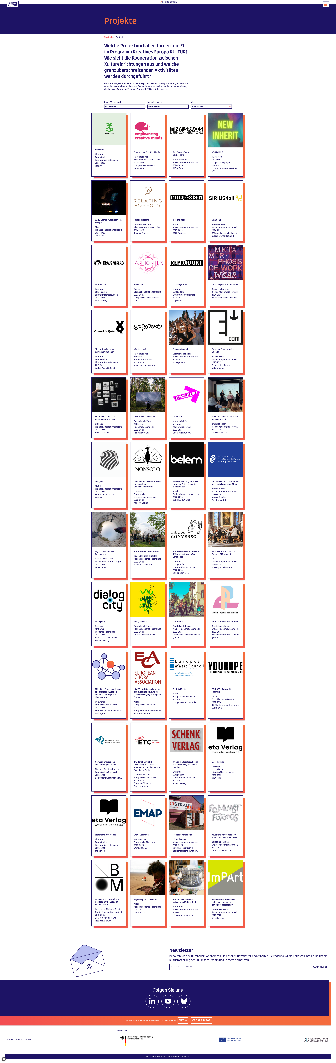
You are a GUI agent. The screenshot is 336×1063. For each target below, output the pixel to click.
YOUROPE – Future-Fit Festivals (222, 690)
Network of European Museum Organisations (105, 763)
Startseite (109, 37)
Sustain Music (179, 689)
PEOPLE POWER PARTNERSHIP (225, 622)
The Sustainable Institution (146, 552)
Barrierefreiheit (173, 1056)
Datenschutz (161, 1056)
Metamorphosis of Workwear (225, 285)
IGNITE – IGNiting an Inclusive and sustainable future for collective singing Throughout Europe (147, 693)
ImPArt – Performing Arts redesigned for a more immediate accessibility (223, 902)
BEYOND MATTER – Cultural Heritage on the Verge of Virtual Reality (107, 902)
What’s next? (140, 349)
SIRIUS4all (216, 220)
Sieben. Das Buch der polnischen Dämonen (104, 350)
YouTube (168, 1001)
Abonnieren (320, 967)
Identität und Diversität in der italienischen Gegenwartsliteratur (147, 484)
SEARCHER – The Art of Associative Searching (105, 418)
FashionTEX (139, 285)
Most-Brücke (218, 762)
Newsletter (186, 1056)
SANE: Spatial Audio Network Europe (108, 221)
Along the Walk (141, 622)
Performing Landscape (144, 417)
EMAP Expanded (141, 835)
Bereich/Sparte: (154, 102)
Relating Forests (141, 220)
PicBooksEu (100, 285)
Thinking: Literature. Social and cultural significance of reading (185, 764)
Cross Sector (201, 1020)
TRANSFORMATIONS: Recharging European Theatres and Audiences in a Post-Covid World (147, 766)
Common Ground (180, 349)
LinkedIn (152, 1001)
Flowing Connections (182, 835)
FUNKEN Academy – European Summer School (225, 418)
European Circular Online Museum (223, 350)
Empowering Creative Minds (147, 152)
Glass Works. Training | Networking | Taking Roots (185, 901)
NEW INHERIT (217, 152)
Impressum (150, 1056)
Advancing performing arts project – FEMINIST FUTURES (224, 836)
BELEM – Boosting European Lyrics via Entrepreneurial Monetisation (185, 484)
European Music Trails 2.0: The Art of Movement (223, 553)
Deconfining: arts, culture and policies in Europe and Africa (225, 483)
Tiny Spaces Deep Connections (181, 153)
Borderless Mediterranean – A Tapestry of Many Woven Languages (186, 554)
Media (183, 1020)
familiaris (99, 150)
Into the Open (179, 220)
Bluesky (184, 1001)
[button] (4, 1059)
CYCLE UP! (177, 417)
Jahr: (193, 102)
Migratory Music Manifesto (146, 900)
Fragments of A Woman (105, 835)
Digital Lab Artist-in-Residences (104, 553)
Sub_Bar (99, 481)
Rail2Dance (178, 622)
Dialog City (100, 622)
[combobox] (124, 107)
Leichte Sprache (169, 2)
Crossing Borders (181, 285)
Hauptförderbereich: (114, 102)
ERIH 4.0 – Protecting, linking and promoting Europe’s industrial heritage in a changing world (108, 693)
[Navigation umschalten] (326, 4)
